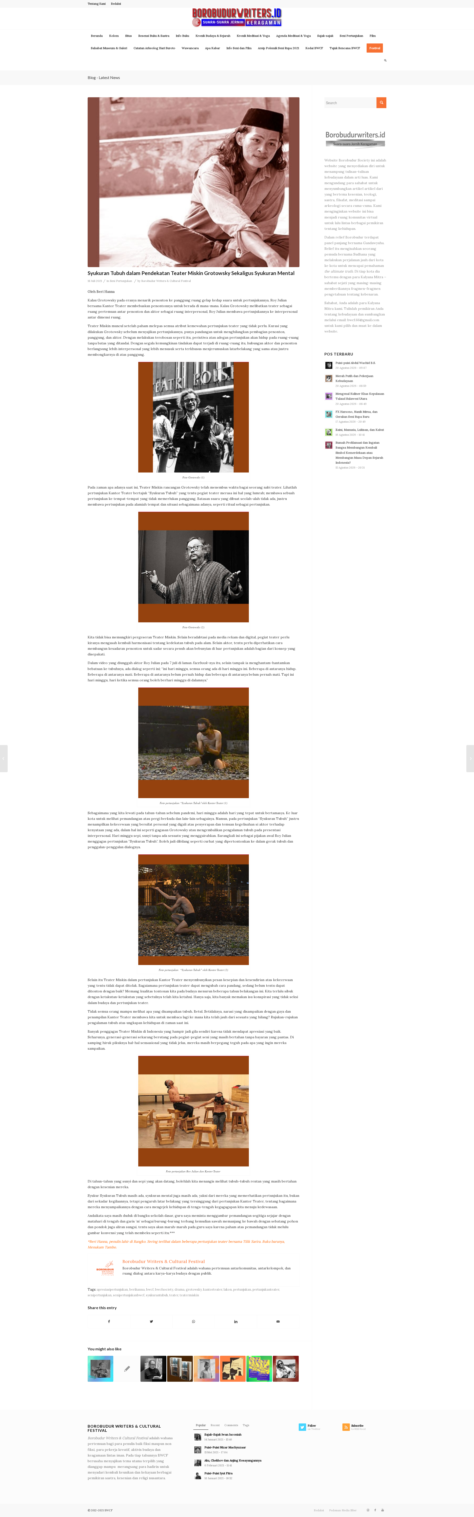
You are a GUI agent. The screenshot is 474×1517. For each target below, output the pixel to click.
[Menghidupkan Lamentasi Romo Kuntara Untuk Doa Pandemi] (470, 758)
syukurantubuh (157, 1295)
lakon (228, 1289)
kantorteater (212, 1289)
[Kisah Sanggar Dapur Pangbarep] (285, 1368)
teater (173, 1295)
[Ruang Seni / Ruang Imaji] (180, 1368)
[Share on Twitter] (151, 1321)
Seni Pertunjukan (121, 281)
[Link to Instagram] (368, 1510)
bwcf (150, 1289)
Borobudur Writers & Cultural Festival (166, 281)
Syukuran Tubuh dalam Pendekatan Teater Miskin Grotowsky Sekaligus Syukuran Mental (191, 273)
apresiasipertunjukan (112, 1289)
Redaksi (116, 3)
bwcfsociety (164, 1289)
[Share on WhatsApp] (194, 1321)
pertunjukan (242, 1289)
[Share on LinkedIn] (236, 1321)
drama (179, 1289)
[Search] (383, 60)
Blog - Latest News (104, 77)
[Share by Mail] (278, 1321)
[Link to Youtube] (382, 1510)
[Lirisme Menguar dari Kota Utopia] (259, 1368)
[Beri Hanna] (193, 182)
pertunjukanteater (266, 1289)
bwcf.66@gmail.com (363, 320)
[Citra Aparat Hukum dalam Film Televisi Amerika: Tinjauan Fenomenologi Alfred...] (4, 758)
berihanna (137, 1289)
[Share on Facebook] (109, 1321)
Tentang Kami (97, 3)
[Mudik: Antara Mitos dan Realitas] (100, 1368)
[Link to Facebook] (375, 1510)
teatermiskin (189, 1295)
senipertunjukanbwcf (128, 1295)
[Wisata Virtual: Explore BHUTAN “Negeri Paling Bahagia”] (127, 1368)
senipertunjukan (100, 1295)
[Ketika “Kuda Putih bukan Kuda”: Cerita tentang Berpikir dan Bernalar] (153, 1368)
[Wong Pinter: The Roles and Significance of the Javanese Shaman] (233, 1368)
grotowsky (194, 1289)
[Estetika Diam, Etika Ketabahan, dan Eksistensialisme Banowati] (206, 1368)
